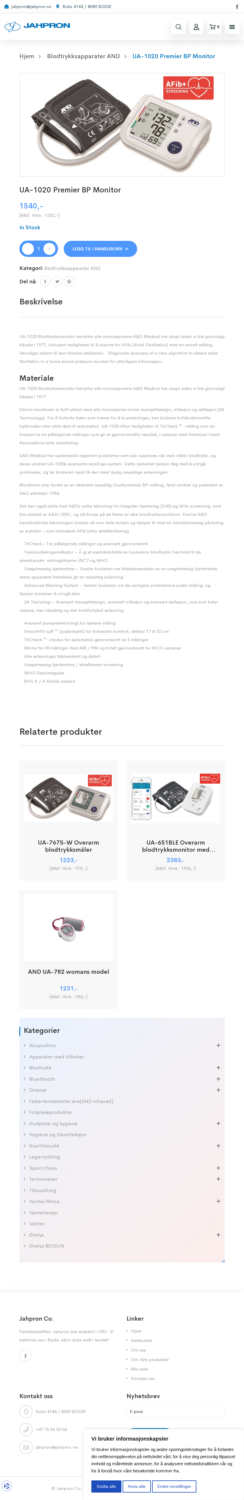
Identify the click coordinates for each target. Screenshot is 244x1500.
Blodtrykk (40, 1068)
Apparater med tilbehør (56, 1057)
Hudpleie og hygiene (53, 1123)
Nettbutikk (141, 1340)
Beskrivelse (41, 301)
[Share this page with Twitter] (57, 281)
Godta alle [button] (106, 1486)
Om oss (138, 1350)
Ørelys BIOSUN (46, 1246)
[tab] (41, 301)
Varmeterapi (43, 1213)
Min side (139, 1369)
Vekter (37, 1224)
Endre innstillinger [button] (174, 1486)
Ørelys (36, 1235)
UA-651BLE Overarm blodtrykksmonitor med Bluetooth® (175, 846)
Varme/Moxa (44, 1201)
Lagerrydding (44, 1157)
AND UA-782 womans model (68, 972)
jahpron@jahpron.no (57, 1447)
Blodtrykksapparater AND (83, 56)
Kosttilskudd (44, 1146)
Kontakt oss (143, 1378)
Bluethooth (42, 1079)
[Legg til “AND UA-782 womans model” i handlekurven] (68, 954)
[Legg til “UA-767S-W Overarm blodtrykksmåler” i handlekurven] (68, 825)
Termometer (43, 1179)
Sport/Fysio (43, 1168)
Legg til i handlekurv (98, 249)
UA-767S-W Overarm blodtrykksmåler (68, 846)
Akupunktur (43, 1045)
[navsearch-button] (179, 27)
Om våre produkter (150, 1359)
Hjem (136, 1331)
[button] (232, 26)
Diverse (37, 1090)
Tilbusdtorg (43, 1190)
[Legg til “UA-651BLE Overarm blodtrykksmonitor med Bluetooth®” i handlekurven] (175, 825)
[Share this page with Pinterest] (69, 281)
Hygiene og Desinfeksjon (57, 1134)
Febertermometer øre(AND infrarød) (71, 1101)
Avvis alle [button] (137, 1486)
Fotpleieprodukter (51, 1112)
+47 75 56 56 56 (51, 1429)
